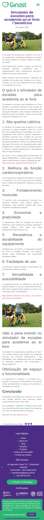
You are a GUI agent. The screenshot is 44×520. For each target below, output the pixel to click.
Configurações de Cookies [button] (14, 514)
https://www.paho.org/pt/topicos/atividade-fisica (19, 163)
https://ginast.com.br (20, 415)
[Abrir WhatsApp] (38, 514)
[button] (38, 4)
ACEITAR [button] (31, 514)
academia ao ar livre (32, 397)
